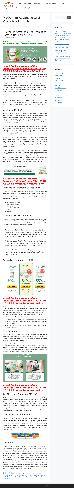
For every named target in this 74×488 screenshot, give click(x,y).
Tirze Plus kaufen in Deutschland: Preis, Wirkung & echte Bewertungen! (63, 33)
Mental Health (59, 90)
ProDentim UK (39, 476)
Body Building (27, 3)
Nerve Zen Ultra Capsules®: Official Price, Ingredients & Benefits (63, 39)
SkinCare (18, 3)
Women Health (59, 102)
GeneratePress (46, 485)
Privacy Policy (28, 8)
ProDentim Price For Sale (20, 476)
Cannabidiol (58, 75)
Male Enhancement (51, 3)
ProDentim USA (6, 478)
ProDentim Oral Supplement (33, 475)
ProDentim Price (9, 476)
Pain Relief (61, 3)
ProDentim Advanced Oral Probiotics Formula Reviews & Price (24, 33)
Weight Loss (19, 8)
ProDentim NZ (22, 475)
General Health (37, 3)
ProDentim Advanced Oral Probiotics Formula (21, 473)
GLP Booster (58, 83)
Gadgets (57, 78)
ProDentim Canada (7, 475)
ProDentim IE (16, 475)
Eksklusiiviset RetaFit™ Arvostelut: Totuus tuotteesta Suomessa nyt (62, 51)
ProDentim (7, 473)
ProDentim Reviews (30, 476)
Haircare (57, 85)
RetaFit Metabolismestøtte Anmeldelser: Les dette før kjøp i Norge (62, 58)
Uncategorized (59, 97)
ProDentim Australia (37, 473)
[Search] (69, 17)
